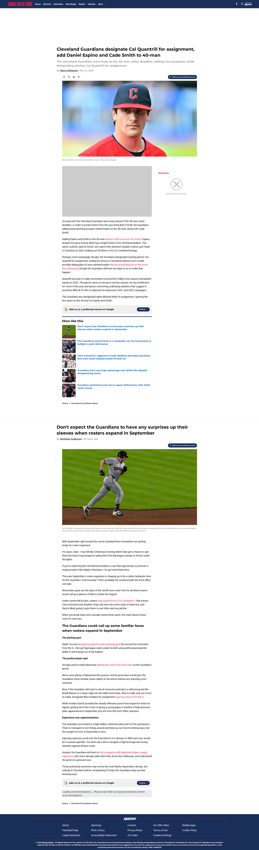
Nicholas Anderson (71, 439)
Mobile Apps (189, 825)
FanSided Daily (70, 830)
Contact (132, 825)
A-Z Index (133, 835)
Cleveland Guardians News (84, 403)
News (38, 4)
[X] (242, 4)
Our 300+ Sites (161, 825)
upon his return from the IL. (130, 696)
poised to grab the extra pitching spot (100, 644)
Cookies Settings (162, 835)
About (65, 825)
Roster (82, 4)
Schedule (58, 4)
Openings (96, 825)
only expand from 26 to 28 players (116, 600)
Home (65, 403)
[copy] (79, 77)
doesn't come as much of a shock (123, 239)
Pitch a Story (98, 830)
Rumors (47, 4)
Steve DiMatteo (69, 70)
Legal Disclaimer (71, 835)
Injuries (91, 4)
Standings (71, 4)
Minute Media (47, 842)
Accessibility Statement (104, 835)
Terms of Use (160, 830)
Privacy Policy (135, 830)
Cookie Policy (189, 830)
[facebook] (236, 4)
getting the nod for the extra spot (114, 664)
